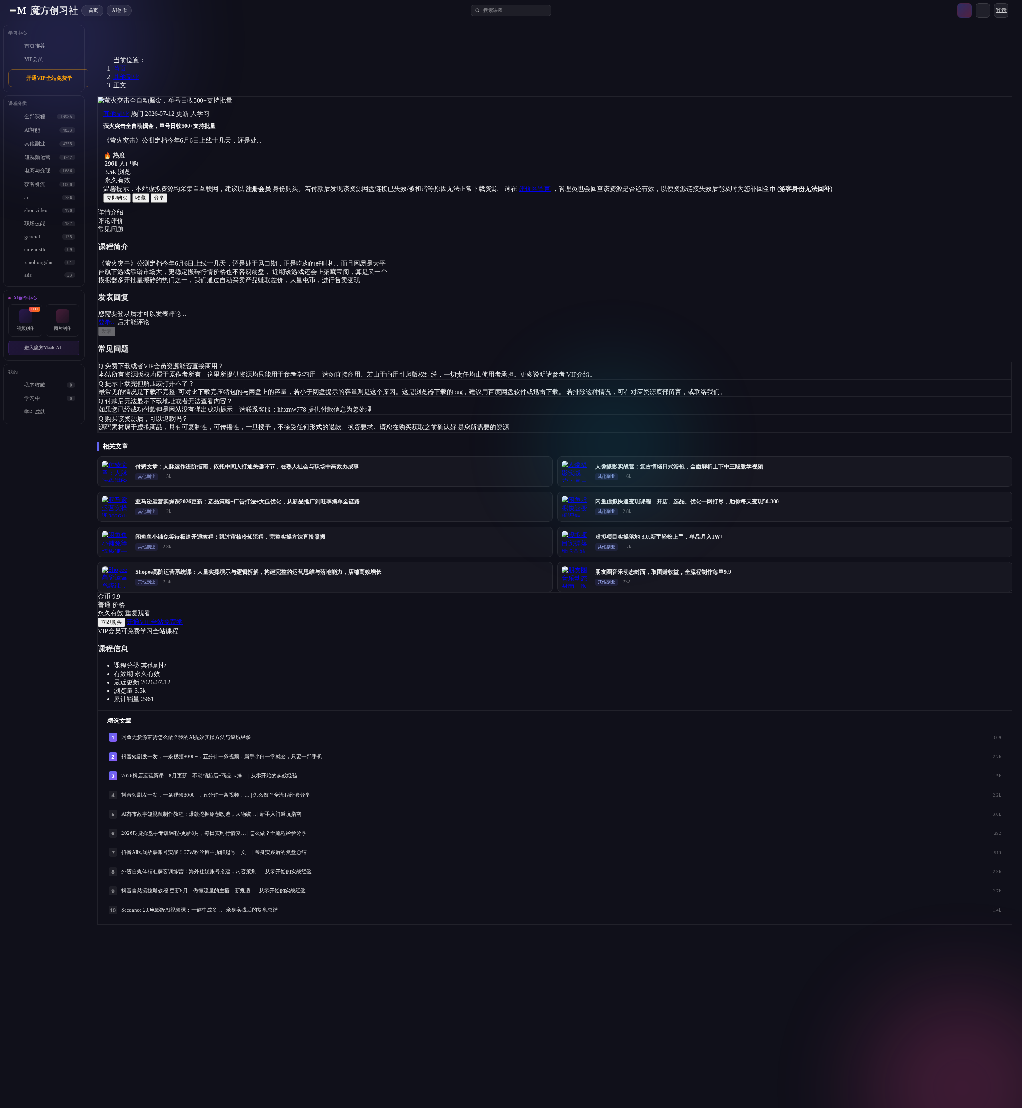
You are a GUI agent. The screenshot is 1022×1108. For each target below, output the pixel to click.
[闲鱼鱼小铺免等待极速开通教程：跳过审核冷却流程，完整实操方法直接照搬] (116, 542)
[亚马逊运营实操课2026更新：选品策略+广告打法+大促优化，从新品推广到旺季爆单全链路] (116, 506)
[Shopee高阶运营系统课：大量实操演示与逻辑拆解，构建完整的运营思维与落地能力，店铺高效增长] (116, 577)
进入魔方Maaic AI (42, 348)
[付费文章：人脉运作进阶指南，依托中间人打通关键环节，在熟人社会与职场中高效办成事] (116, 471)
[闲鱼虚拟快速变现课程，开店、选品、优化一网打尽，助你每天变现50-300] (576, 506)
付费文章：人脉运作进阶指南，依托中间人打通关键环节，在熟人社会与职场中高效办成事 (247, 467)
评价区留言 (535, 188)
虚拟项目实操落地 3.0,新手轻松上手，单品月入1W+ (659, 537)
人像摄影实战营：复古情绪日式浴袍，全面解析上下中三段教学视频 (679, 467)
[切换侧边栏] (13, 10)
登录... (107, 322)
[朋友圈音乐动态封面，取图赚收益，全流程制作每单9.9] (576, 577)
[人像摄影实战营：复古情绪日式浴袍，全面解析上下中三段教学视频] (576, 471)
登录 (1001, 10)
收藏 (140, 198)
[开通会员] (964, 10)
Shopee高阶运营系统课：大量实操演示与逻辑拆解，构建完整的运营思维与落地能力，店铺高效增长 (258, 572)
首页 (119, 68)
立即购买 (117, 198)
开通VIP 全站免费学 (49, 78)
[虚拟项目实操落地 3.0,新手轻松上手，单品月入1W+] (576, 542)
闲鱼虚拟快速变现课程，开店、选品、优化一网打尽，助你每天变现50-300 (687, 502)
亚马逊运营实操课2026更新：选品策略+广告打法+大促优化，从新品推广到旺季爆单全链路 (247, 502)
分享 (159, 198)
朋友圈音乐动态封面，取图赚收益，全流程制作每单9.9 (663, 572)
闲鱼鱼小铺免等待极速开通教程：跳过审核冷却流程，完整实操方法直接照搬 (230, 537)
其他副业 (126, 76)
